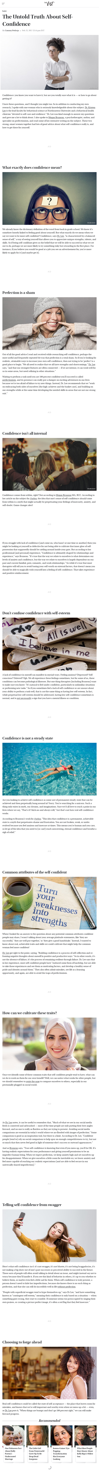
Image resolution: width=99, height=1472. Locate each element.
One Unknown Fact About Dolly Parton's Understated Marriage (13, 1453)
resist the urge (33, 1081)
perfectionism (9, 380)
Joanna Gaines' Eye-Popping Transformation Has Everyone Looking (61, 1453)
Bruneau (14, 1148)
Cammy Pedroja (12, 30)
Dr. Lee (60, 236)
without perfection (66, 1286)
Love (4, 11)
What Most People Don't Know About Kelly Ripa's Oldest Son (85, 1452)
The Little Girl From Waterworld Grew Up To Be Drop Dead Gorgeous (36, 1453)
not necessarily (24, 698)
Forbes (33, 498)
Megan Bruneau (56, 117)
